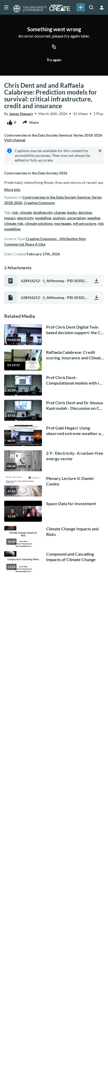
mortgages (62, 223)
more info (12, 189)
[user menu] (102, 7)
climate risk (13, 223)
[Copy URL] (54, 47)
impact (9, 218)
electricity (25, 218)
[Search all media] (91, 7)
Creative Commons (39, 202)
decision (85, 212)
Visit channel (14, 140)
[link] (81, 7)
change (60, 212)
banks (72, 212)
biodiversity (42, 212)
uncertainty (76, 218)
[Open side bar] (6, 7)
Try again (54, 60)
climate (26, 212)
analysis (59, 218)
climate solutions (39, 223)
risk (15, 212)
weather (93, 218)
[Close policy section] (100, 151)
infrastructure (84, 223)
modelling (43, 218)
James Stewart (21, 113)
